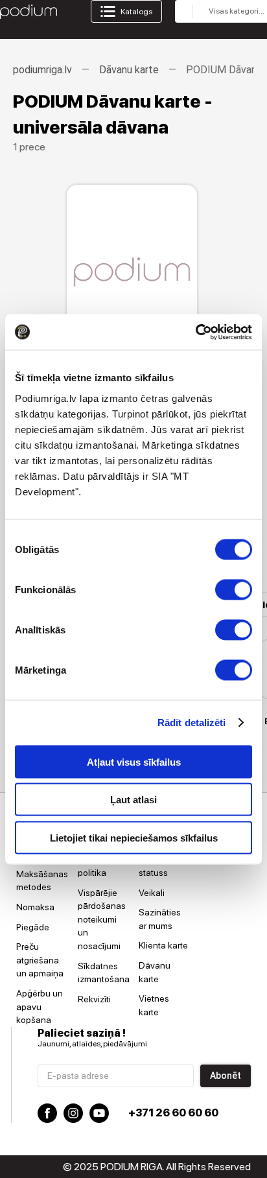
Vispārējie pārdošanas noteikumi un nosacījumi (102, 919)
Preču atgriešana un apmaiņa (40, 959)
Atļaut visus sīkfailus (134, 761)
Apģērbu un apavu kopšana (39, 1006)
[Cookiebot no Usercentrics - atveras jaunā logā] (195, 332)
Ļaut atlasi (133, 799)
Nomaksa (35, 907)
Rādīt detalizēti (191, 722)
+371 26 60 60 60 (173, 1113)
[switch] (233, 589)
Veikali (152, 893)
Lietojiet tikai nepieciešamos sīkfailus (134, 837)
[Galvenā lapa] (28, 12)
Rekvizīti (94, 999)
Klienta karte (163, 945)
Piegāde (32, 927)
